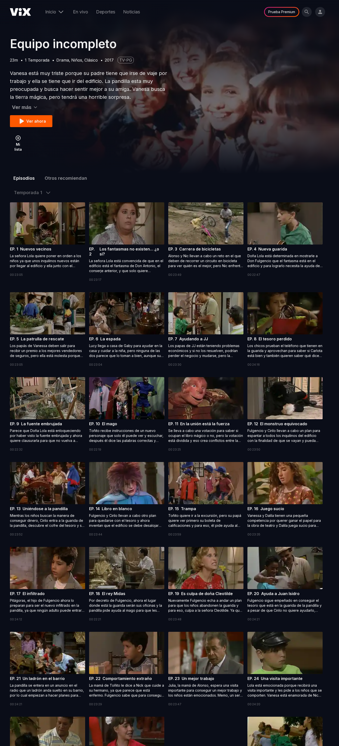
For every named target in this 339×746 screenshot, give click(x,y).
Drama (62, 60)
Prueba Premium (281, 12)
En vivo (80, 11)
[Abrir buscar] (307, 12)
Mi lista (18, 146)
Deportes (105, 11)
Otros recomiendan (66, 178)
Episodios (24, 178)
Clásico (91, 60)
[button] (47, 239)
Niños (76, 60)
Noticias (131, 11)
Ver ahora (36, 121)
